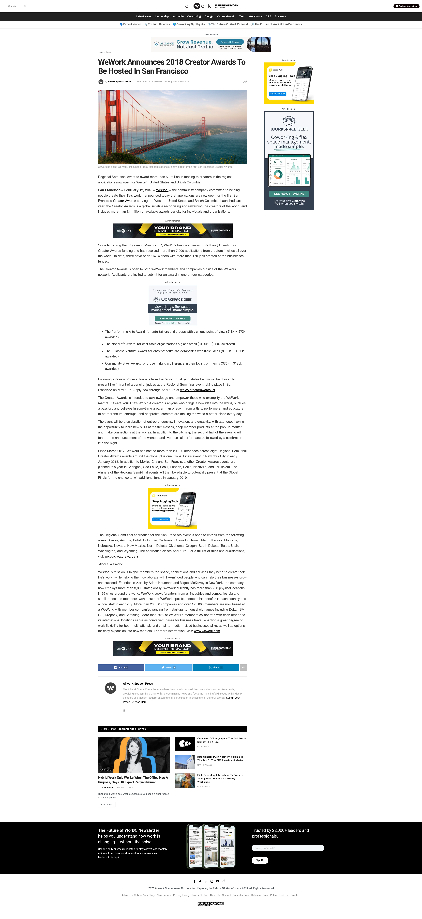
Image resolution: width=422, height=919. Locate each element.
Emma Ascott (107, 787)
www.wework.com (207, 630)
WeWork (162, 189)
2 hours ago (205, 747)
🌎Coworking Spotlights (189, 24)
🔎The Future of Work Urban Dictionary (276, 24)
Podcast (283, 895)
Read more (106, 804)
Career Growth (226, 16)
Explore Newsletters (407, 6)
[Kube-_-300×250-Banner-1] (172, 508)
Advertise (127, 895)
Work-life (178, 16)
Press (108, 52)
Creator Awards (124, 200)
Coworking (194, 16)
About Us (215, 895)
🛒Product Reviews (157, 24)
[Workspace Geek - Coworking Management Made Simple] (172, 305)
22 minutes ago (125, 787)
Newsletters (164, 895)
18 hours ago (205, 765)
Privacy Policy (181, 895)
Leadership (162, 16)
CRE (268, 16)
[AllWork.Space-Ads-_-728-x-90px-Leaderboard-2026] (211, 44)
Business (280, 16)
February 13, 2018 (144, 81)
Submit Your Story (144, 895)
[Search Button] (24, 6)
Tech (242, 16)
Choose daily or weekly (111, 849)
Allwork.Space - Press (119, 81)
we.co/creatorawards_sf (197, 389)
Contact (226, 895)
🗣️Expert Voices (130, 24)
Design (209, 16)
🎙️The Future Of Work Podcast (228, 24)
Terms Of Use (200, 895)
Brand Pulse (270, 895)
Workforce (255, 16)
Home (101, 52)
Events (294, 895)
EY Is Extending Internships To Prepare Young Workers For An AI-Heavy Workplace (220, 779)
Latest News (143, 16)
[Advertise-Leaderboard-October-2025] (173, 231)
